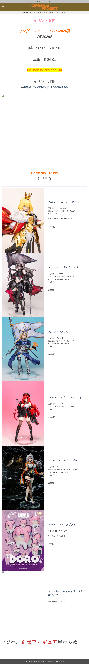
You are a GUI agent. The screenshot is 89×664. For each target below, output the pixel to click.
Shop (57, 12)
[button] (38, 1)
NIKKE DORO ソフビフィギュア (65, 524)
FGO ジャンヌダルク (59, 331)
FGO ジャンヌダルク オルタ (63, 267)
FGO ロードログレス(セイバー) (65, 201)
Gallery (40, 12)
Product (52, 12)
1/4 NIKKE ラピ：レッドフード (65, 397)
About (34, 12)
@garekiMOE (71, 276)
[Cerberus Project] (45, 7)
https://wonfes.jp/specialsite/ (46, 87)
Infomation (27, 12)
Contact (63, 12)
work (46, 12)
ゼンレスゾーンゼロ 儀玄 (62, 460)
